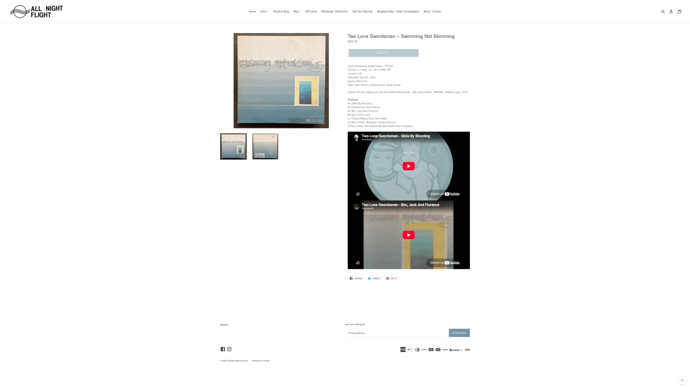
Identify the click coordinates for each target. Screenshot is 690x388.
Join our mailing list (355, 324)
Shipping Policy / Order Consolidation (398, 11)
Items (263, 11)
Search (224, 324)
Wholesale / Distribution (334, 11)
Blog (296, 11)
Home (252, 11)
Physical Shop (281, 11)
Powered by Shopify (261, 360)
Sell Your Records (362, 11)
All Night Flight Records (237, 360)
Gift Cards (311, 11)
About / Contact (432, 11)
